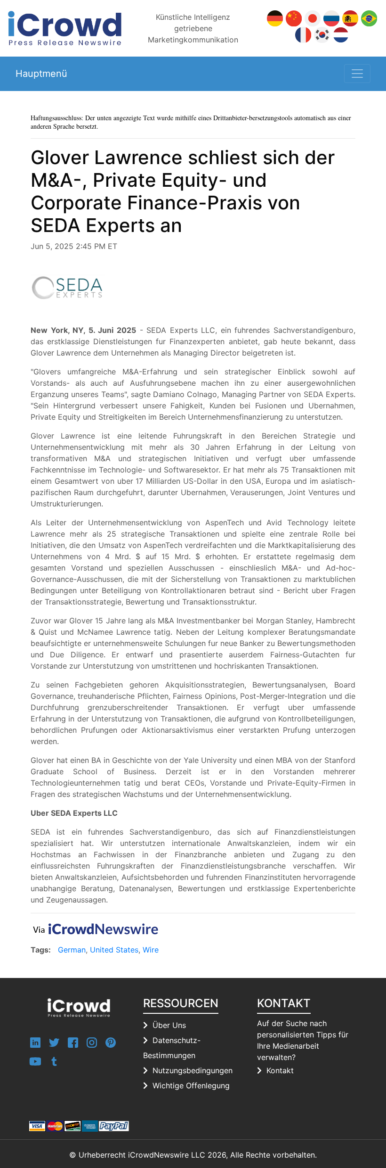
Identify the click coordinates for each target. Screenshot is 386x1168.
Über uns (169, 1025)
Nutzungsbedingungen (193, 1070)
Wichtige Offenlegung (191, 1085)
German (72, 949)
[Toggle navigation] (357, 73)
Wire (151, 949)
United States (114, 949)
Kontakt (280, 1070)
